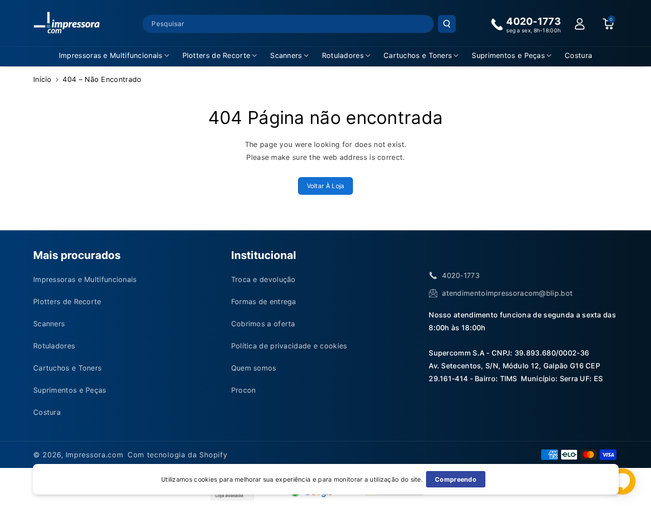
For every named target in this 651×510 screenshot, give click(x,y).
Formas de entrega (263, 301)
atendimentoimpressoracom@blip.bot (507, 293)
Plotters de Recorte (216, 55)
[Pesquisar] (447, 24)
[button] (114, 55)
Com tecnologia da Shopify (178, 454)
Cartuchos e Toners (418, 55)
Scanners (286, 55)
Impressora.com (95, 454)
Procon (243, 390)
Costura (47, 412)
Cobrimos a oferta (263, 323)
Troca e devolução (263, 279)
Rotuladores (343, 55)
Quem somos (253, 367)
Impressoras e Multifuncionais (111, 55)
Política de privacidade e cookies (289, 345)
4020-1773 (461, 275)
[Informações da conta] (579, 24)
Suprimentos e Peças (508, 55)
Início (42, 79)
